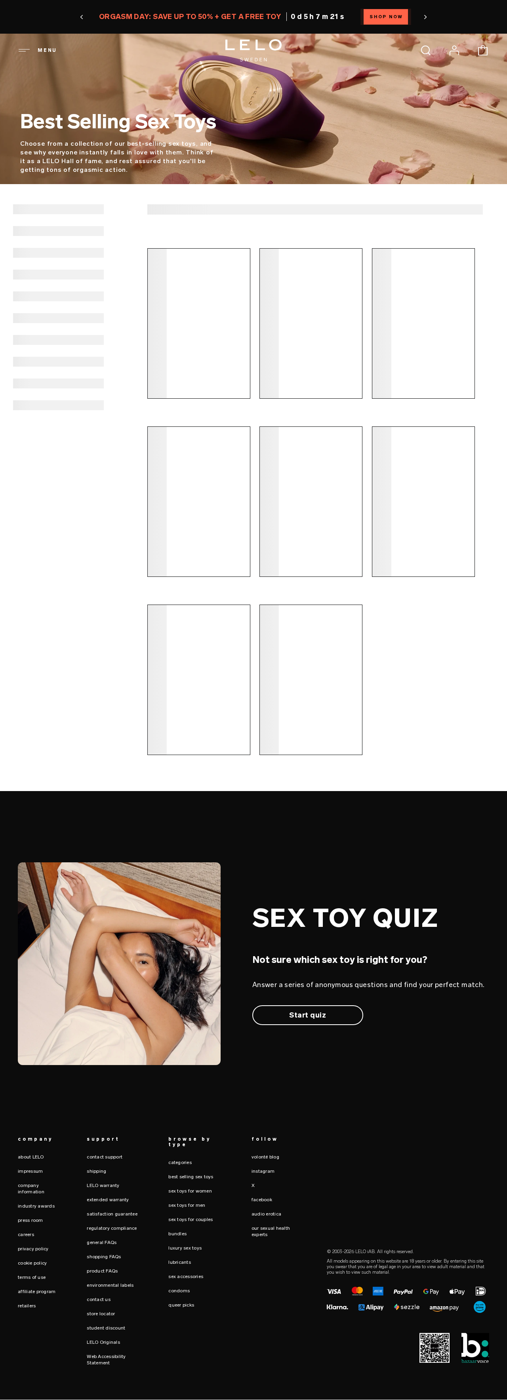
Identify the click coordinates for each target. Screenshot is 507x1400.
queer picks (181, 1305)
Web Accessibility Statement (106, 1360)
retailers (27, 1306)
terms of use (32, 1277)
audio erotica (266, 1214)
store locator (101, 1313)
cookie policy (32, 1263)
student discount (106, 1328)
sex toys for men (186, 1205)
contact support (104, 1157)
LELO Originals (103, 1342)
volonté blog (265, 1157)
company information (31, 1189)
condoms (179, 1290)
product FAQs (102, 1271)
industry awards (36, 1206)
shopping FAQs (104, 1256)
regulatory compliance (112, 1228)
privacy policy (33, 1249)
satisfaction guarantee (112, 1214)
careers (26, 1234)
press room (30, 1220)
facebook (262, 1199)
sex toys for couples (190, 1219)
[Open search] (425, 50)
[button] (81, 17)
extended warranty (108, 1199)
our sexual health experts (271, 1231)
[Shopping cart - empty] (483, 50)
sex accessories (185, 1276)
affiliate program (36, 1291)
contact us (99, 1299)
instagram (263, 1171)
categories (180, 1162)
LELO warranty (103, 1185)
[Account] (454, 50)
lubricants (179, 1262)
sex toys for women (190, 1191)
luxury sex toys (185, 1248)
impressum (30, 1171)
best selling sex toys (190, 1176)
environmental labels (110, 1285)
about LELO (31, 1157)
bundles (177, 1233)
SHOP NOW (387, 16)
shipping (96, 1171)
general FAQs (101, 1242)
